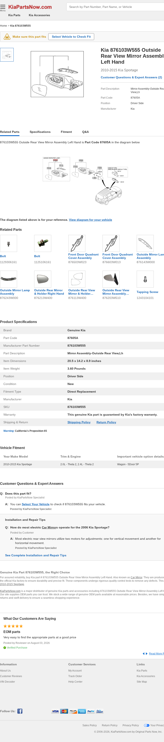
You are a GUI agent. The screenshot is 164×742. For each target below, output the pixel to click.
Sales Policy (89, 725)
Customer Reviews (11, 676)
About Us (5, 670)
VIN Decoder (7, 681)
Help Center (75, 681)
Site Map (142, 681)
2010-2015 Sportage (12, 584)
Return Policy (106, 422)
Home (3, 25)
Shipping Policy (79, 422)
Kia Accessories (39, 15)
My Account (75, 670)
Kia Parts (14, 15)
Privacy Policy (131, 725)
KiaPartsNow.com (10, 591)
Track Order (75, 676)
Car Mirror (49, 527)
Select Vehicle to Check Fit (71, 36)
